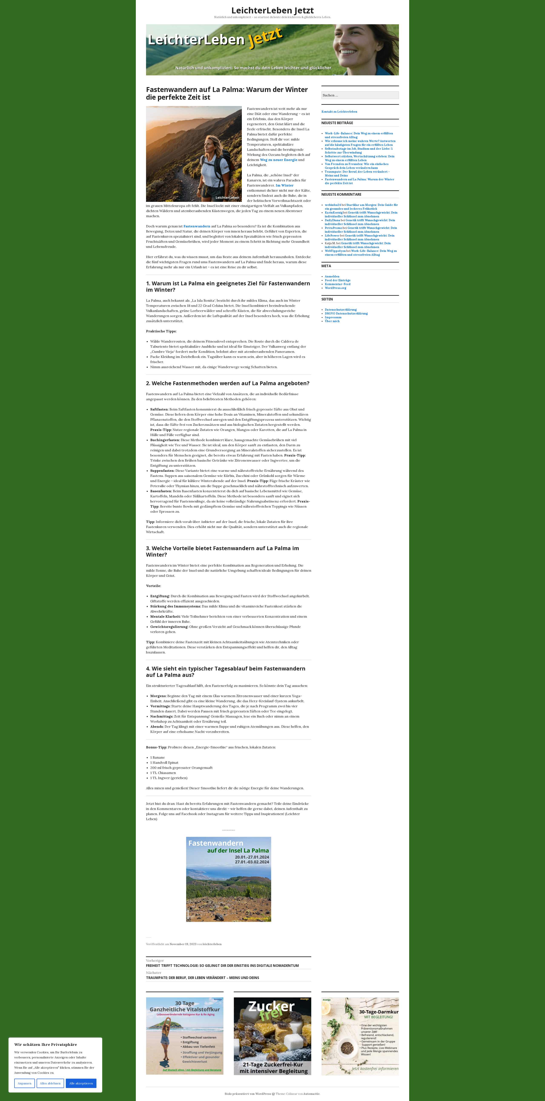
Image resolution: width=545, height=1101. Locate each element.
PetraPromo (333, 228)
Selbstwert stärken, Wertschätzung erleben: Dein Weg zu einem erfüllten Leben (359, 158)
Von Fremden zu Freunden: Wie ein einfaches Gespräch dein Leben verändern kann (357, 166)
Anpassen (24, 1083)
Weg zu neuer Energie (278, 160)
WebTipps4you (335, 251)
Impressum (333, 317)
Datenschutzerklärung (341, 309)
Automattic (311, 1094)
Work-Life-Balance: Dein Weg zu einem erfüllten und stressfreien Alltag (361, 253)
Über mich (332, 321)
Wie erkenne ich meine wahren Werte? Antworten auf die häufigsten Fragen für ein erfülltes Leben (360, 143)
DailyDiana (332, 220)
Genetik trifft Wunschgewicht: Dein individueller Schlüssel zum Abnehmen (361, 214)
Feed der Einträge (338, 280)
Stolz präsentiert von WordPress (248, 1094)
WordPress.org (335, 288)
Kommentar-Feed (338, 284)
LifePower (332, 235)
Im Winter (285, 185)
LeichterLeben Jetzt (272, 10)
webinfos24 (333, 205)
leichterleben (212, 944)
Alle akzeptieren (81, 1083)
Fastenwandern (196, 226)
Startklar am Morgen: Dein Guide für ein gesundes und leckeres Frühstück (361, 207)
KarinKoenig (334, 212)
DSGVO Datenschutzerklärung (346, 313)
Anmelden (332, 276)
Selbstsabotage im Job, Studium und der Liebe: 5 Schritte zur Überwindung (359, 150)
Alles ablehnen (50, 1083)
